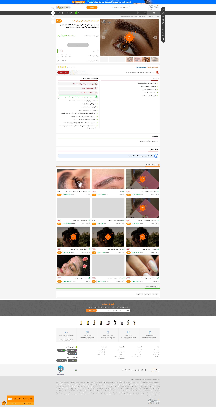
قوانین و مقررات (156, 352)
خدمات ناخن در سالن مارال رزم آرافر (147, 278)
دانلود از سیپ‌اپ (60, 360)
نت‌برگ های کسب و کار (101, 354)
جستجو (92, 7)
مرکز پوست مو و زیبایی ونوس (115, 220)
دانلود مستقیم (71, 360)
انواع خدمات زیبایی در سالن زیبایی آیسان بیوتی (76, 191)
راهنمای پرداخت (121, 354)
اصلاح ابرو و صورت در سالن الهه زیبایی (147, 220)
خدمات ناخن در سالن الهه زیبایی (148, 191)
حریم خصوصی (156, 354)
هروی (94, 51)
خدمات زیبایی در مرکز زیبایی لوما (79, 278)
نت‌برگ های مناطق (102, 352)
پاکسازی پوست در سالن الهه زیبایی (79, 249)
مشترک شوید (91, 310)
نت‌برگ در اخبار (156, 356)
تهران (145, 12)
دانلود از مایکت (71, 354)
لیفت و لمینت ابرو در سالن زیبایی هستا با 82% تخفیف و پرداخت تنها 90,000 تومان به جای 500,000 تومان (79, 26)
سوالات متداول (121, 358)
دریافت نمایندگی (138, 354)
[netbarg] (154, 401)
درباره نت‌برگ (156, 350)
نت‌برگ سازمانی (121, 350)
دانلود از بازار (60, 350)
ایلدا (121, 191)
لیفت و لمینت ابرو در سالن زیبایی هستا (85, 21)
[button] (103, 37)
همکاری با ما (139, 352)
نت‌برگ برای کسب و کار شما (136, 356)
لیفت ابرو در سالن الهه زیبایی (149, 249)
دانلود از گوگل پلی (70, 350)
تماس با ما (140, 350)
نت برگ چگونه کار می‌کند (119, 356)
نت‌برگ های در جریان (102, 350)
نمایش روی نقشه (63, 72)
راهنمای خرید (121, 352)
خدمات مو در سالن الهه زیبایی (115, 249)
